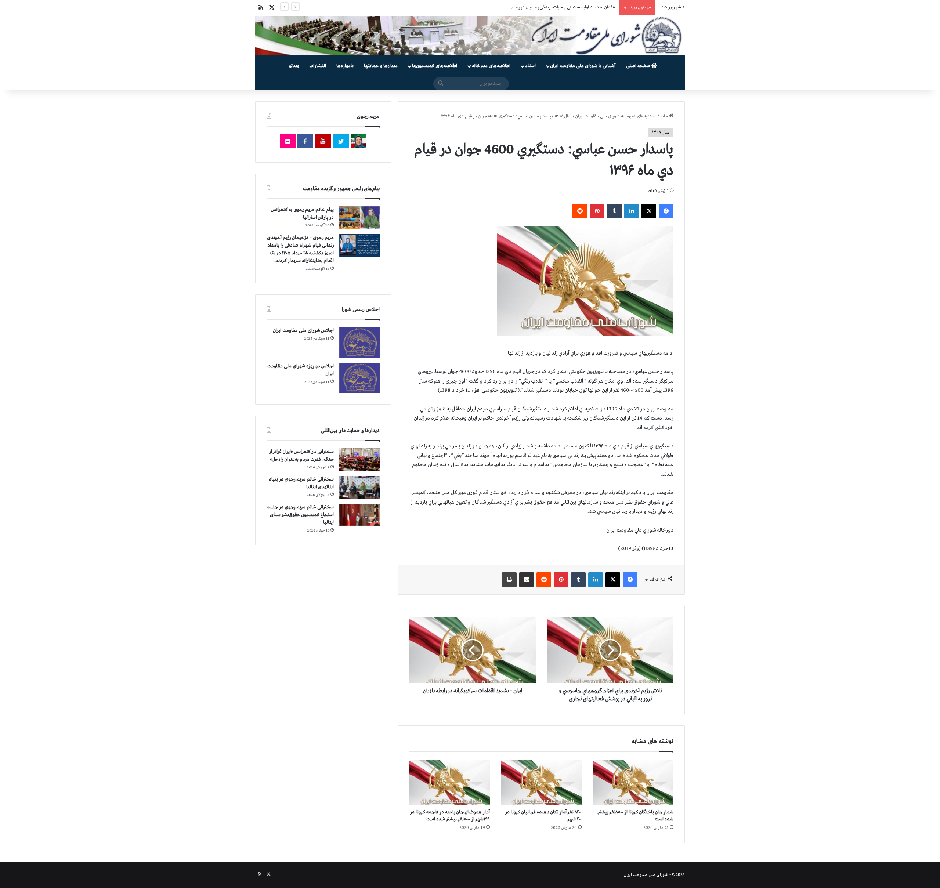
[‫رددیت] (579, 211)
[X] (648, 211)
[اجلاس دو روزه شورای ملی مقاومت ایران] (359, 378)
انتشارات (318, 66)
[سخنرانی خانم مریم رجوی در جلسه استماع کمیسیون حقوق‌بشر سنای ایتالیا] (359, 515)
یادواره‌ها (345, 66)
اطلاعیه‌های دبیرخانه (491, 66)
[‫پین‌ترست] (597, 211)
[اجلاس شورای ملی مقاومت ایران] (359, 342)
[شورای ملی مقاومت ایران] (470, 35)
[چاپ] (509, 579)
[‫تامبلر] (614, 211)
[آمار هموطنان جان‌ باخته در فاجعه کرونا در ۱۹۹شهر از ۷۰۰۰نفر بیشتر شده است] (449, 782)
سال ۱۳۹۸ (563, 116)
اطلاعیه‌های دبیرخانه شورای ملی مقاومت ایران (616, 116)
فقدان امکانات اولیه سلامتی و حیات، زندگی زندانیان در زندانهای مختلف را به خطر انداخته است (533, 7)
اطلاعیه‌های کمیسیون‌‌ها (434, 66)
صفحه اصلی (638, 66)
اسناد (530, 66)
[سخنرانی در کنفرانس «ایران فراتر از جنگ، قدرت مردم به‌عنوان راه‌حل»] (359, 459)
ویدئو (294, 66)
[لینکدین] (631, 211)
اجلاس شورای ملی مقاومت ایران (303, 330)
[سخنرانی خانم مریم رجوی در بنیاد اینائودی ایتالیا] (359, 487)
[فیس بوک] (666, 211)
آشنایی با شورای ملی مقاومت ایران (582, 66)
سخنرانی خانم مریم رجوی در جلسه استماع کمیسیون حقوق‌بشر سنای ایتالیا (300, 515)
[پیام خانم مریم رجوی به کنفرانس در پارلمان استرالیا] (359, 217)
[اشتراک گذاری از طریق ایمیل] (526, 579)
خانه (664, 116)
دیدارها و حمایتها (381, 66)
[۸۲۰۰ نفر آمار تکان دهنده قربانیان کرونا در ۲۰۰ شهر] (541, 782)
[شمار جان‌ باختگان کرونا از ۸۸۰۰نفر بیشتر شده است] (633, 782)
